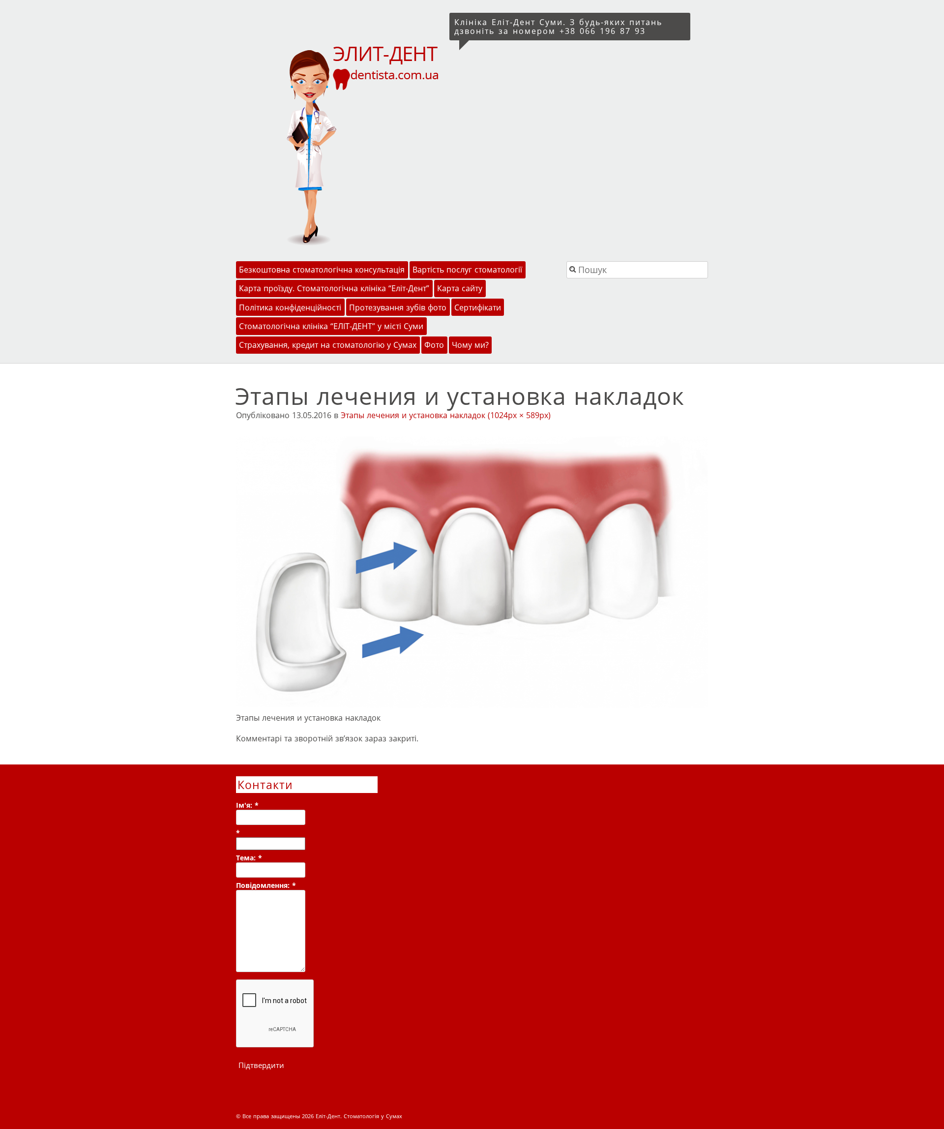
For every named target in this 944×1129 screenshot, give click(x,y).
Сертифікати (477, 307)
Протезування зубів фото (397, 307)
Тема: (249, 857)
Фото (434, 344)
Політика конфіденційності (290, 307)
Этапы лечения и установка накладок (413, 415)
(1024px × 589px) (519, 415)
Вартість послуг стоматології (467, 269)
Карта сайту (459, 288)
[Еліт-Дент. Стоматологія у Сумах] (340, 144)
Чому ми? (470, 344)
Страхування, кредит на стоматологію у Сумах (327, 344)
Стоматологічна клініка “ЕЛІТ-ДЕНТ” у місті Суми (331, 326)
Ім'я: (247, 805)
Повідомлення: (266, 885)
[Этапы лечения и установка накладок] (472, 705)
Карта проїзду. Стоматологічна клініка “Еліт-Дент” (334, 288)
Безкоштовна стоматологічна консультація (322, 269)
